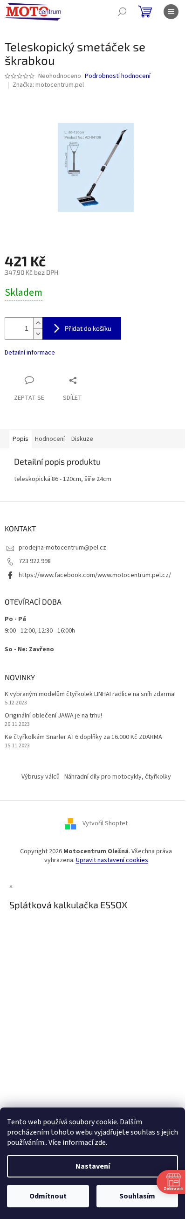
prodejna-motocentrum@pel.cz (62, 547)
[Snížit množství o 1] (37, 333)
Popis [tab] (20, 439)
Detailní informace (30, 352)
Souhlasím (137, 1196)
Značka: (48, 85)
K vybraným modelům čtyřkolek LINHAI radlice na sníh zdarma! (90, 694)
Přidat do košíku (88, 328)
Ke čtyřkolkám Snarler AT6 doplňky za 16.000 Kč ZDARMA (83, 737)
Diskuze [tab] (82, 439)
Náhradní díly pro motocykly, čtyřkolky (117, 776)
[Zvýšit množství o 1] (37, 323)
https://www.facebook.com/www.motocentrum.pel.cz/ (95, 575)
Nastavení (92, 1166)
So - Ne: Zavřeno (29, 649)
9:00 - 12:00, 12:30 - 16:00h (40, 630)
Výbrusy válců (40, 776)
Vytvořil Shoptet (105, 823)
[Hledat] (122, 11)
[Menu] (171, 11)
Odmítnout (48, 1196)
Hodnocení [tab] (50, 439)
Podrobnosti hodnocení (118, 76)
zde (100, 1142)
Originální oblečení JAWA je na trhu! (53, 715)
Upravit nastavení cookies (112, 860)
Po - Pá (15, 619)
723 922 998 (35, 561)
